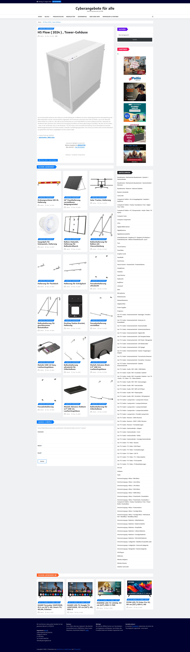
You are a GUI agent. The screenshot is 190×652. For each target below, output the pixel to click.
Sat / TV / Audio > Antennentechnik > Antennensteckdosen (133, 329)
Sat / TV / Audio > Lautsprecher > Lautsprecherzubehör (132, 410)
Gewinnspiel (82, 16)
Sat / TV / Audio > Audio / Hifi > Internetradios (130, 385)
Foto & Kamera (121, 246)
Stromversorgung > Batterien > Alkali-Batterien (130, 520)
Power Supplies (121, 307)
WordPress (60, 649)
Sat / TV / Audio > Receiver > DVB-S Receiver (129, 417)
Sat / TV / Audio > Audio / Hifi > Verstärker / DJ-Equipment (133, 396)
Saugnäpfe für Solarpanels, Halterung (47, 243)
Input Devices (121, 275)
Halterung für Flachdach (48, 283)
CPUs (118, 223)
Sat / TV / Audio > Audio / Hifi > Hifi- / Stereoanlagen (131, 382)
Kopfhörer (120, 282)
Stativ (119, 475)
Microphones (121, 293)
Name (40, 445)
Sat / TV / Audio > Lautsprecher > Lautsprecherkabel (132, 407)
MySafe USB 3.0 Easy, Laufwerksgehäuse (47, 366)
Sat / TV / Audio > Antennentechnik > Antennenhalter (132, 326)
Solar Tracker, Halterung (100, 200)
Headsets (120, 272)
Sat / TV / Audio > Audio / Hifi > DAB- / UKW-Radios (131, 369)
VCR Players (120, 552)
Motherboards (121, 297)
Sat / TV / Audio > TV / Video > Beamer (128, 442)
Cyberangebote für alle (95, 8)
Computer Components (124, 219)
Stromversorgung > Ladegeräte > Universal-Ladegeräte (132, 545)
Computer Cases (122, 216)
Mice (118, 289)
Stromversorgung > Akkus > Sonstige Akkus (129, 511)
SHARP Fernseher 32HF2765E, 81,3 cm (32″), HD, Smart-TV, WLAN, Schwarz (50, 607)
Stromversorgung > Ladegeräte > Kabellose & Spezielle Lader (134, 542)
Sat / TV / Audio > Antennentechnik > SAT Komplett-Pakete (133, 336)
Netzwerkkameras (122, 300)
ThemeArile (77, 649)
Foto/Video (120, 250)
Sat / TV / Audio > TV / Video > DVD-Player (129, 446)
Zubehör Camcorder (123, 567)
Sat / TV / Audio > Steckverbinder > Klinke (128, 435)
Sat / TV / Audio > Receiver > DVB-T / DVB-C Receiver (132, 421)
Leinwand (120, 286)
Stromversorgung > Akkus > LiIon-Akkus (128, 482)
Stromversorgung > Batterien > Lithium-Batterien (131, 531)
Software (119, 471)
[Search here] (152, 16)
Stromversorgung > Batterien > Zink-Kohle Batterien (132, 538)
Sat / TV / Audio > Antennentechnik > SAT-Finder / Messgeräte (134, 340)
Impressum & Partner (110, 16)
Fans (118, 243)
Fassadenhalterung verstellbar (98, 324)
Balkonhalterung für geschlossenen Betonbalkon (46, 325)
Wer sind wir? (95, 16)
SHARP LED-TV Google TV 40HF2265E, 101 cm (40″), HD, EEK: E (80, 607)
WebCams (120, 556)
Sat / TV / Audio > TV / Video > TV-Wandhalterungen (131, 464)
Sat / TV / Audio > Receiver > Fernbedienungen (130, 425)
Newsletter (70, 16)
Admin (42, 36)
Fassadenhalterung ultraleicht (98, 284)
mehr (46, 630)
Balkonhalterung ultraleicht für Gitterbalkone (71, 367)
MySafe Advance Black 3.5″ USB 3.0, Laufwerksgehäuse (100, 367)
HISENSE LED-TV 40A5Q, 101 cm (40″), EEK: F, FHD (109, 604)
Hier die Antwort (80, 147)
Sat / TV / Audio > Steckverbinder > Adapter (129, 428)
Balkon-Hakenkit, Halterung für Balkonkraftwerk (71, 244)
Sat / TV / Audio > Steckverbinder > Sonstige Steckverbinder (134, 439)
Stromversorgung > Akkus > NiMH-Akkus (128, 493)
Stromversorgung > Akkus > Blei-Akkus (128, 478)
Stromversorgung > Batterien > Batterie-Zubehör (131, 524)
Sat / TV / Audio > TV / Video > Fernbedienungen (130, 450)
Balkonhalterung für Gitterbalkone (98, 408)
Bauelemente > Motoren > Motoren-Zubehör (129, 188)
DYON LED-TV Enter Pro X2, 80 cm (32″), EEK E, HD (138, 603)
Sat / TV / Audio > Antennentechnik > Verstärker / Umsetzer (134, 360)
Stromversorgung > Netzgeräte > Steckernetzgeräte (132, 549)
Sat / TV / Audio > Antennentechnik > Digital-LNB (131, 333)
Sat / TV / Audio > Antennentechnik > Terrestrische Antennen (134, 356)
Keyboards (120, 279)
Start (40, 16)
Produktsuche (58, 16)
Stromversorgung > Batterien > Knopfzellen (129, 527)
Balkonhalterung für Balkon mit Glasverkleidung (98, 244)
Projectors (120, 311)
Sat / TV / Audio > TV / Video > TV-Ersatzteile (129, 460)
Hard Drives (120, 261)
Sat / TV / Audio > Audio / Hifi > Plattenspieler (130, 392)
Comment (41, 432)
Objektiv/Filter (121, 304)
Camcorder (120, 195)
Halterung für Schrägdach (75, 283)
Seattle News (67, 649)
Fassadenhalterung (46, 407)
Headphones (121, 268)
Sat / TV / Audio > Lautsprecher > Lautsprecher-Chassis (132, 400)
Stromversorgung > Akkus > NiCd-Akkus (128, 489)
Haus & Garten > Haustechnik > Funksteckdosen (131, 264)
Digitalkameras (121, 230)
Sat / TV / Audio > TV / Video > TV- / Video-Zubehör (131, 457)
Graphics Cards (121, 254)
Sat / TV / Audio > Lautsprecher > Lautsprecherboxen (132, 403)
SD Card (119, 468)
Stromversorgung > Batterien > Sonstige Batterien (131, 534)
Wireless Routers (122, 563)
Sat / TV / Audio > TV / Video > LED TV (127, 453)
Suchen (122, 29)
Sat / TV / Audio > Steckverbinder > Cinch (128, 432)
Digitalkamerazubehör (123, 234)
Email (40, 453)
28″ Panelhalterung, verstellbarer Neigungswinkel (72, 202)
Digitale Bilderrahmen (123, 227)
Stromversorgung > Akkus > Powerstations (129, 507)
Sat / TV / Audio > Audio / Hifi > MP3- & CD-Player (131, 389)
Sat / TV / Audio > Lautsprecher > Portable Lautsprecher (133, 414)
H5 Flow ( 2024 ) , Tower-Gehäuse (52, 22)
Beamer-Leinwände (122, 192)
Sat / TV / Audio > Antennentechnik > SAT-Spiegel (131, 347)
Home (39, 22)
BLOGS (47, 16)
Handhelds (120, 257)
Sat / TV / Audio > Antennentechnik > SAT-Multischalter (132, 344)
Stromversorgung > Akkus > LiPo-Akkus (128, 485)
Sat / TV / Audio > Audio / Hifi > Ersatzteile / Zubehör (132, 373)
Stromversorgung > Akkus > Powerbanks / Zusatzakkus (133, 496)
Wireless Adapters (122, 559)
